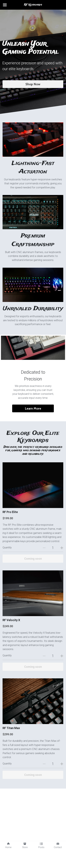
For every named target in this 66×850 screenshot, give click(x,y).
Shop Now (32, 84)
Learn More (33, 408)
